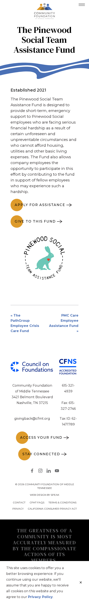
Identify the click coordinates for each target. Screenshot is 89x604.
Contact (19, 502)
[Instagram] (40, 471)
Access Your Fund (41, 438)
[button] (82, 4)
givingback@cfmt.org (32, 419)
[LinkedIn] (49, 471)
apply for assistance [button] (40, 205)
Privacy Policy (40, 597)
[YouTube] (57, 471)
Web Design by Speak (44, 494)
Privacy (18, 508)
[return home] (44, 5)
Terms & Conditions (62, 502)
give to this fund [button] (35, 221)
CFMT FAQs (37, 502)
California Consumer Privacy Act (52, 508)
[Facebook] (32, 471)
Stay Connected (41, 454)
